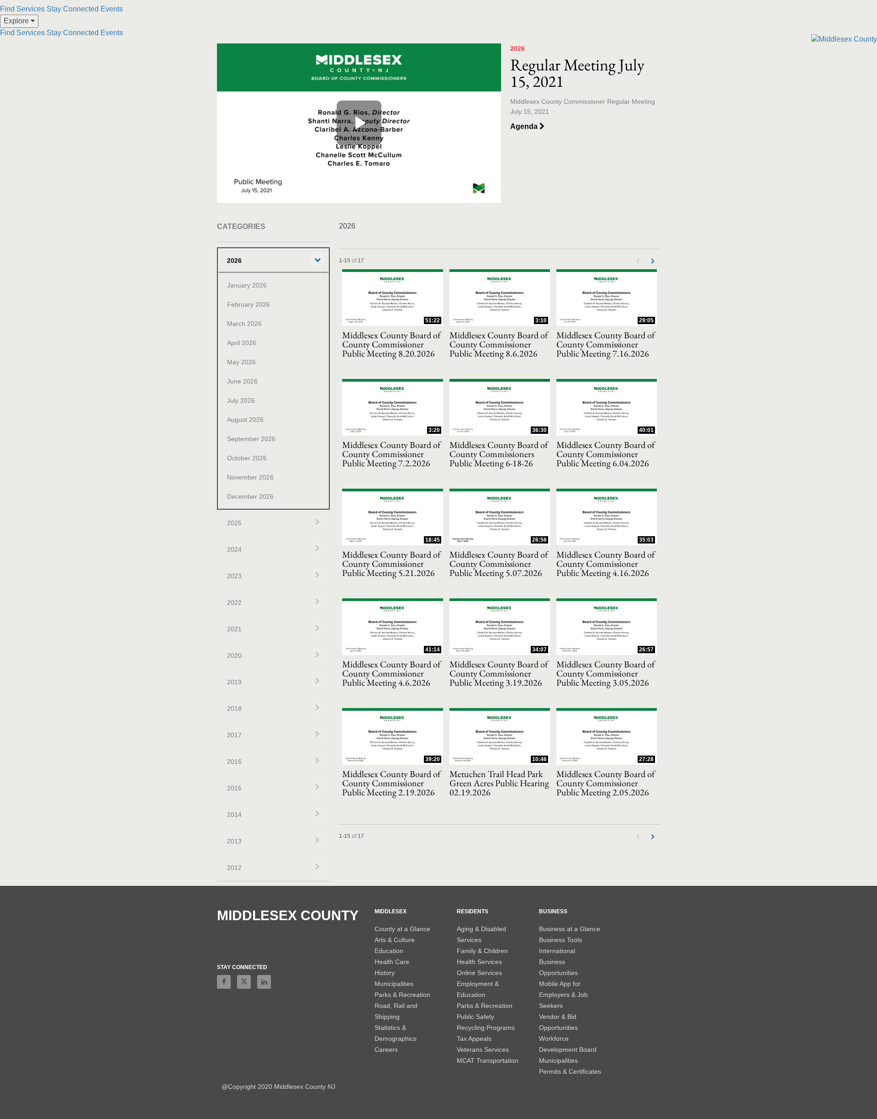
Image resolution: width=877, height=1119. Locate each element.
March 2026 (244, 323)
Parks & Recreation (402, 994)
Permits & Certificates (570, 1071)
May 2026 (241, 362)
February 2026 (248, 304)
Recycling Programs (486, 1027)
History (385, 972)
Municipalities (394, 983)
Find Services (22, 9)
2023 (234, 576)
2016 (234, 761)
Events (111, 9)
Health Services (479, 961)
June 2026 (242, 381)
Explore (17, 21)
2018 (234, 708)
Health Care (392, 961)
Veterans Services (483, 1049)
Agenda (524, 126)
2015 (234, 788)
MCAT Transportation (487, 1060)
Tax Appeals (474, 1038)
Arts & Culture (395, 939)
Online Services (479, 972)
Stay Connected (73, 9)
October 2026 (247, 458)
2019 (234, 682)
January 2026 (247, 285)
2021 (234, 629)
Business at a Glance (569, 928)
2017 (234, 735)
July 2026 (241, 400)
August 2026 (245, 419)
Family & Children (482, 950)
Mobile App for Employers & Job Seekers (563, 994)
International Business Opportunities (558, 961)
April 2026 (241, 342)
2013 (234, 841)
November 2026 (250, 477)
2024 (234, 549)
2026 (234, 260)
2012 (234, 867)
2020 (234, 655)
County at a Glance (402, 928)
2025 (234, 523)
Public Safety (475, 1016)
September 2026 (251, 438)
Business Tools (560, 939)
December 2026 (250, 496)
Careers (386, 1049)
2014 (234, 814)
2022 (234, 602)
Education (389, 950)
